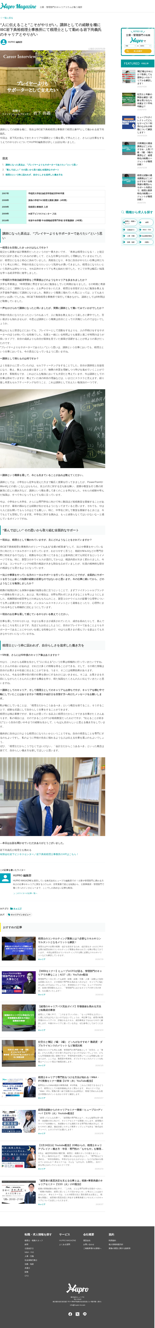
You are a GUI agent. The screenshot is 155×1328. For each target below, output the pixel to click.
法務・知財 (29, 1264)
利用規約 (112, 1240)
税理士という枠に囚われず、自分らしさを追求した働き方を (34, 174)
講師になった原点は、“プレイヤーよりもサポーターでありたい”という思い (42, 164)
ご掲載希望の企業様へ (92, 1248)
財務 (26, 1272)
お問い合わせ (88, 1244)
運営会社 (87, 1240)
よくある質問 (64, 1244)
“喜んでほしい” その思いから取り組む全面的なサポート (32, 169)
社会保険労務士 (31, 1260)
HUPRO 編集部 (15, 42)
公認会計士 (29, 1248)
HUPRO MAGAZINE (67, 1240)
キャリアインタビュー (21, 914)
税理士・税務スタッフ (34, 1240)
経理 (26, 1244)
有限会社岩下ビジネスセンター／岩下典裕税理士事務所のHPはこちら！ (39, 854)
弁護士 (27, 1268)
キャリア (17, 908)
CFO (27, 1276)
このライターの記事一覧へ (26, 893)
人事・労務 (29, 1256)
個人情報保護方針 (116, 1244)
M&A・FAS (29, 1252)
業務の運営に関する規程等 (119, 1248)
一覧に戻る (7, 17)
